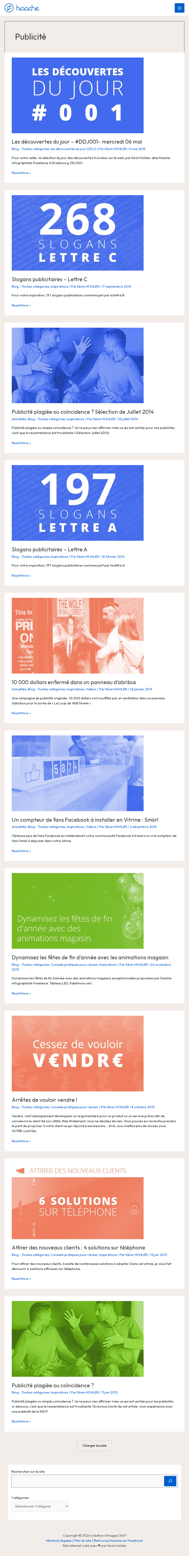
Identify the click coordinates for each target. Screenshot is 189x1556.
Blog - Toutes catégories (30, 149)
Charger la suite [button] (95, 1445)
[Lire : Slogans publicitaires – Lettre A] (78, 502)
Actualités (19, 419)
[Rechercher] (170, 1481)
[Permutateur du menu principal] (179, 8)
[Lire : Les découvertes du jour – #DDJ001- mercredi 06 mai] (78, 95)
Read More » (21, 172)
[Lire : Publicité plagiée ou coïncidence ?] (78, 1338)
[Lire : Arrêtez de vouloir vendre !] (78, 1053)
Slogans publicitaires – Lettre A (49, 549)
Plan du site (82, 1540)
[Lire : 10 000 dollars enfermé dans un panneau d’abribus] (78, 635)
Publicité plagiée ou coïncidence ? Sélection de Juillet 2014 (83, 411)
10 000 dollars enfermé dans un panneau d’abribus (74, 682)
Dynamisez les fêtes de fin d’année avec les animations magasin (90, 957)
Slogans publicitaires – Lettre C (49, 279)
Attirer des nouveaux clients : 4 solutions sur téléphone (78, 1247)
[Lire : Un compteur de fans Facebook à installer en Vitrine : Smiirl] (78, 773)
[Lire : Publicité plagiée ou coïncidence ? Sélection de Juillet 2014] (78, 365)
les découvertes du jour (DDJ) (73, 149)
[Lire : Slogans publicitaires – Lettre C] (78, 232)
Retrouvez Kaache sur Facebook (118, 1540)
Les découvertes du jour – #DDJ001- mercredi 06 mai (77, 141)
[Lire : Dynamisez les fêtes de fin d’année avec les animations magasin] (78, 910)
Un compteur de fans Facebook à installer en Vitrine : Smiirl (85, 819)
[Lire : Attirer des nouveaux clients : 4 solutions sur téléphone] (78, 1201)
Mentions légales (59, 1540)
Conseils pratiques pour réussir (74, 964)
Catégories (20, 1497)
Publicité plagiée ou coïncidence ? (53, 1385)
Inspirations (59, 286)
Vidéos (91, 689)
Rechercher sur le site (28, 1471)
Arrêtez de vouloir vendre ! (44, 1099)
